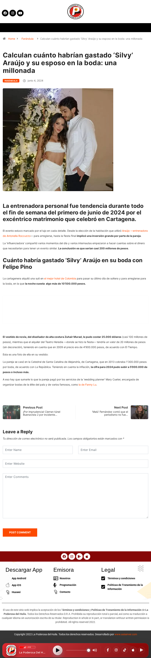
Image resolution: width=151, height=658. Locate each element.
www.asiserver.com (126, 634)
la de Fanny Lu (87, 384)
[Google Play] (141, 650)
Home (11, 38)
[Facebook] (107, 650)
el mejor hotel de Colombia (60, 278)
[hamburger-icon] (122, 27)
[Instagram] (116, 650)
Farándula (28, 38)
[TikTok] (124, 650)
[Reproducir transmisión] (57, 650)
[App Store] (133, 650)
